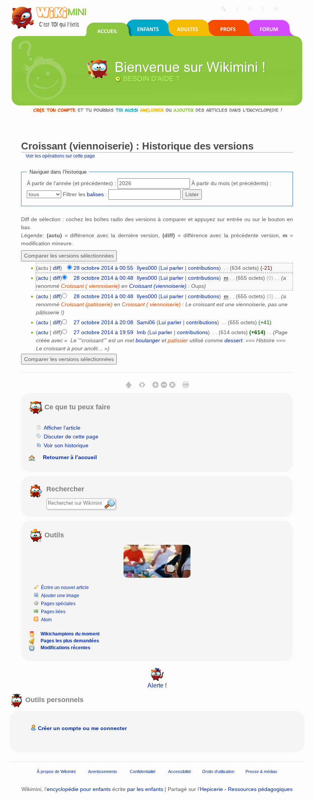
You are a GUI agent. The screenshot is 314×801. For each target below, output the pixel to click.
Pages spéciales (58, 603)
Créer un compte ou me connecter (82, 728)
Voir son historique (66, 445)
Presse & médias (261, 771)
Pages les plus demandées (70, 640)
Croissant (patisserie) (87, 304)
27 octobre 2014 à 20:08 (103, 322)
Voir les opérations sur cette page (60, 155)
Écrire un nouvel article (65, 587)
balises (95, 194)
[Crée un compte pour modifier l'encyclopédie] (157, 110)
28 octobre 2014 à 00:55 (103, 268)
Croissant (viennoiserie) (157, 286)
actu (43, 278)
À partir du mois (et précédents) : (231, 183)
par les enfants (145, 789)
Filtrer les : (85, 194)
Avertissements (102, 771)
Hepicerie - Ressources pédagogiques (246, 789)
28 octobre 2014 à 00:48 (103, 278)
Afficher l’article (62, 428)
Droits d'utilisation (218, 771)
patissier (178, 340)
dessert (233, 340)
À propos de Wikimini (56, 771)
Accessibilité (179, 771)
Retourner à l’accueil (70, 457)
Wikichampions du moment (70, 634)
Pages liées (53, 611)
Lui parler (171, 268)
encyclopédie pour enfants (79, 789)
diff (56, 268)
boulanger (148, 340)
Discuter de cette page (71, 436)
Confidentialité (142, 771)
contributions (203, 268)
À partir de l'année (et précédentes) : (71, 183)
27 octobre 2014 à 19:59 (103, 332)
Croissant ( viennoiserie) (90, 286)
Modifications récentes (65, 647)
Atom (46, 619)
